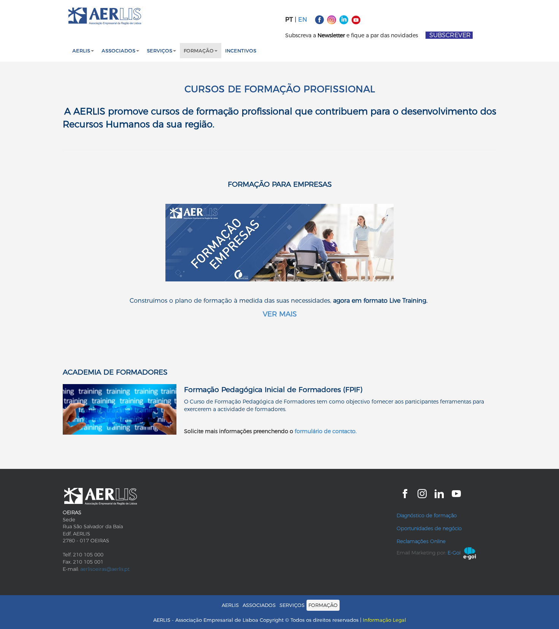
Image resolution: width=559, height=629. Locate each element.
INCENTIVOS (240, 51)
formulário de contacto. (326, 431)
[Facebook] (319, 19)
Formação (199, 51)
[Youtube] (355, 19)
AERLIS (230, 605)
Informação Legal (384, 620)
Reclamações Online (421, 541)
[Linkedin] (343, 19)
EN (302, 19)
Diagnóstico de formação (427, 515)
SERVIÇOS (159, 51)
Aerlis (81, 51)
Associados (118, 51)
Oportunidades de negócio (429, 528)
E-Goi (454, 553)
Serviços (292, 605)
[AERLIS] (104, 16)
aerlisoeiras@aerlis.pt (105, 569)
